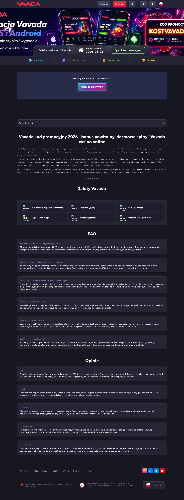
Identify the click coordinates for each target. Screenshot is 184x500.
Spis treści (78, 471)
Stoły (55, 471)
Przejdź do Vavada (92, 87)
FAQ (89, 471)
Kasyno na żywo (41, 471)
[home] (28, 4)
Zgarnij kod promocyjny (128, 50)
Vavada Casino (36, 169)
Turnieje (65, 471)
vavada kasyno (80, 152)
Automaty (25, 471)
